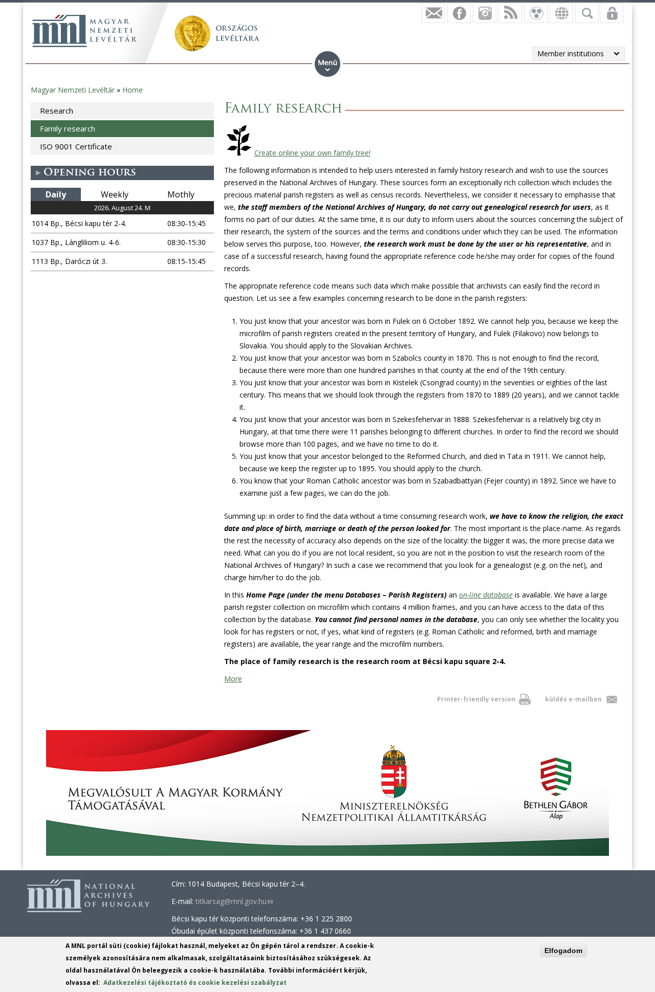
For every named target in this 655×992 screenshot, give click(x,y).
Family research (67, 128)
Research (56, 110)
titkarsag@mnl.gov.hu (234, 901)
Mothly (180, 194)
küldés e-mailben (573, 699)
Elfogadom (563, 950)
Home (132, 90)
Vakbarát (536, 13)
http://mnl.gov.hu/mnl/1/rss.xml (510, 13)
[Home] (84, 31)
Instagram (484, 13)
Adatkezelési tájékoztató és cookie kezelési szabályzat (195, 982)
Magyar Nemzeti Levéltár (73, 90)
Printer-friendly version (476, 699)
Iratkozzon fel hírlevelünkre (433, 13)
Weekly (114, 194)
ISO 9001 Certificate (76, 146)
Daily (56, 194)
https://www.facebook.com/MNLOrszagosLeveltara (459, 13)
